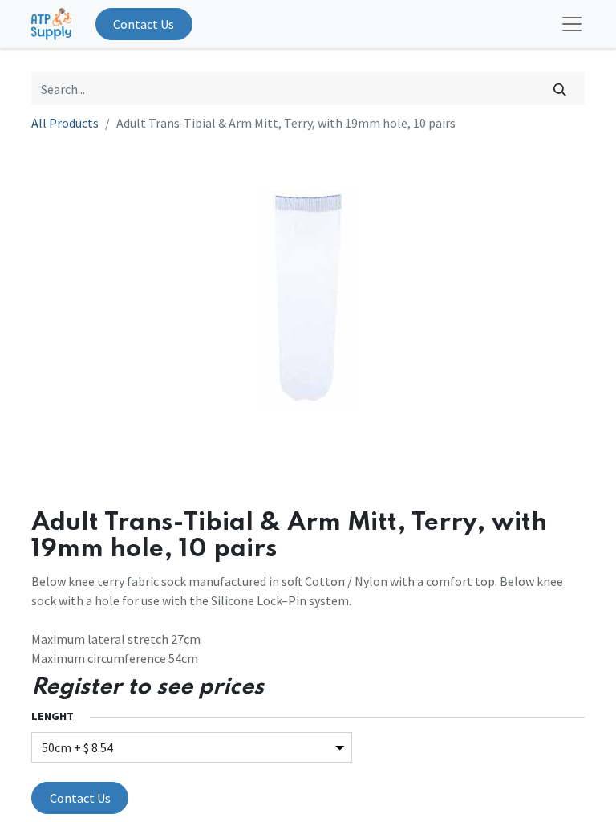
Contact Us (143, 24)
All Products (65, 123)
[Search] (560, 88)
